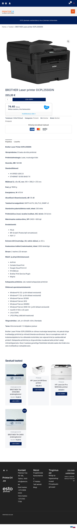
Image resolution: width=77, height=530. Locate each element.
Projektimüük (38, 473)
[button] (74, 3)
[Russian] (74, 527)
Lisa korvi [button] (16, 401)
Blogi (35, 487)
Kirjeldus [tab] (8, 142)
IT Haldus (36, 481)
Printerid (35, 118)
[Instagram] (6, 3)
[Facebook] (3, 3)
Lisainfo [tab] (17, 142)
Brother (45, 118)
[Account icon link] (10, 3)
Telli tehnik (37, 484)
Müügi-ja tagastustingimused (53, 478)
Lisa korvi (29, 99)
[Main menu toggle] (73, 11)
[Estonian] (71, 527)
